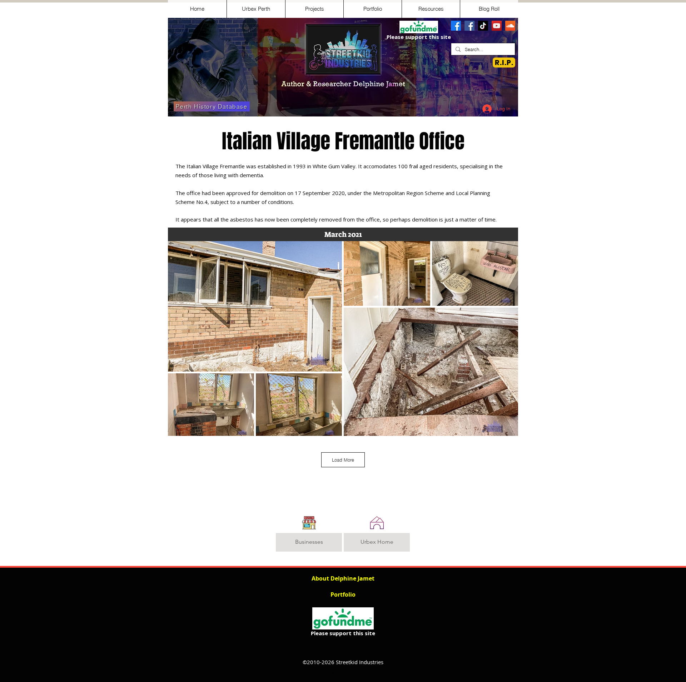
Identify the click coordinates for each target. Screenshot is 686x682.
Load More (343, 460)
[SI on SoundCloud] (510, 26)
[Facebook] (456, 26)
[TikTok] (483, 26)
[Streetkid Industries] (469, 26)
